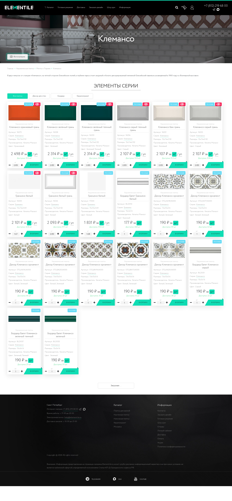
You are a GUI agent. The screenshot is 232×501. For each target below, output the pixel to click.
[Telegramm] (213, 9)
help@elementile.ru (72, 417)
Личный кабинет (164, 430)
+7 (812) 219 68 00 (216, 6)
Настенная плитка (121, 414)
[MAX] (218, 9)
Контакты (161, 410)
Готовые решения (65, 7)
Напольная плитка (121, 418)
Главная (10, 68)
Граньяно (19, 204)
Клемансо (19, 135)
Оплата (160, 438)
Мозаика (118, 426)
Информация (124, 7)
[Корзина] (184, 7)
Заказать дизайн (96, 7)
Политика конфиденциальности (171, 446)
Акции (160, 442)
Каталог (50, 7)
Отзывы (160, 426)
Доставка (81, 7)
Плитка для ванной (122, 410)
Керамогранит (120, 422)
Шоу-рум (111, 7)
